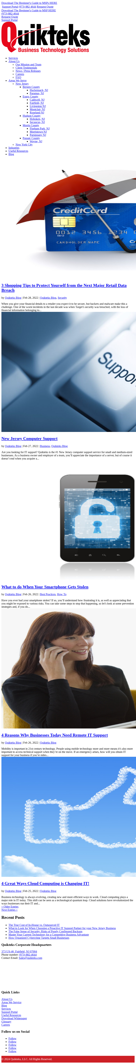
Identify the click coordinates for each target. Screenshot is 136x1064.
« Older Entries (9, 906)
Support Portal (10, 6)
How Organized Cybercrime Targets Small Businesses (38, 937)
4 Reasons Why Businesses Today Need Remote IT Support (54, 735)
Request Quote (45, 6)
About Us (13, 61)
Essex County (30, 96)
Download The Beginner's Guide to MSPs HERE (29, 2)
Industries (13, 147)
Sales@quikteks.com (30, 957)
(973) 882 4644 (27, 6)
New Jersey (22, 83)
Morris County (31, 125)
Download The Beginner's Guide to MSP (28, 10)
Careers (20, 74)
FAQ (18, 77)
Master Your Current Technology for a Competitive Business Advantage (48, 934)
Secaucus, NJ (37, 122)
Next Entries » (9, 909)
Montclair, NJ (37, 109)
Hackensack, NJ (39, 90)
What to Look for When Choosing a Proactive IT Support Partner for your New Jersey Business (62, 928)
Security (62, 297)
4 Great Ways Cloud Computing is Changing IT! (45, 883)
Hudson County (32, 115)
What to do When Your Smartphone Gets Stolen (44, 587)
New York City (24, 144)
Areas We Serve (17, 80)
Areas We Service (11, 1002)
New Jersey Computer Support (29, 438)
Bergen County (31, 86)
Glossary (6, 1021)
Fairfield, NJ (37, 102)
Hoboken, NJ (37, 118)
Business (45, 446)
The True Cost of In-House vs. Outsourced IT (34, 924)
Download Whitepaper (14, 1018)
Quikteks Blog (13, 297)
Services (13, 58)
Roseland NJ (37, 112)
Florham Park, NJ (40, 128)
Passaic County (31, 138)
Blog (11, 154)
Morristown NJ (38, 131)
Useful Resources (18, 150)
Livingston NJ (38, 106)
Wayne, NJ (36, 141)
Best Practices (48, 594)
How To (61, 594)
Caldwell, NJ (37, 99)
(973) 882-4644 (10, 13)
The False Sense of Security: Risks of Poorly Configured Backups (45, 931)
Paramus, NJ (37, 93)
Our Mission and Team (28, 64)
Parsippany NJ (38, 134)
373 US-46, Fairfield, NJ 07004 (19, 951)
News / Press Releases (28, 70)
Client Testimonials (26, 67)
